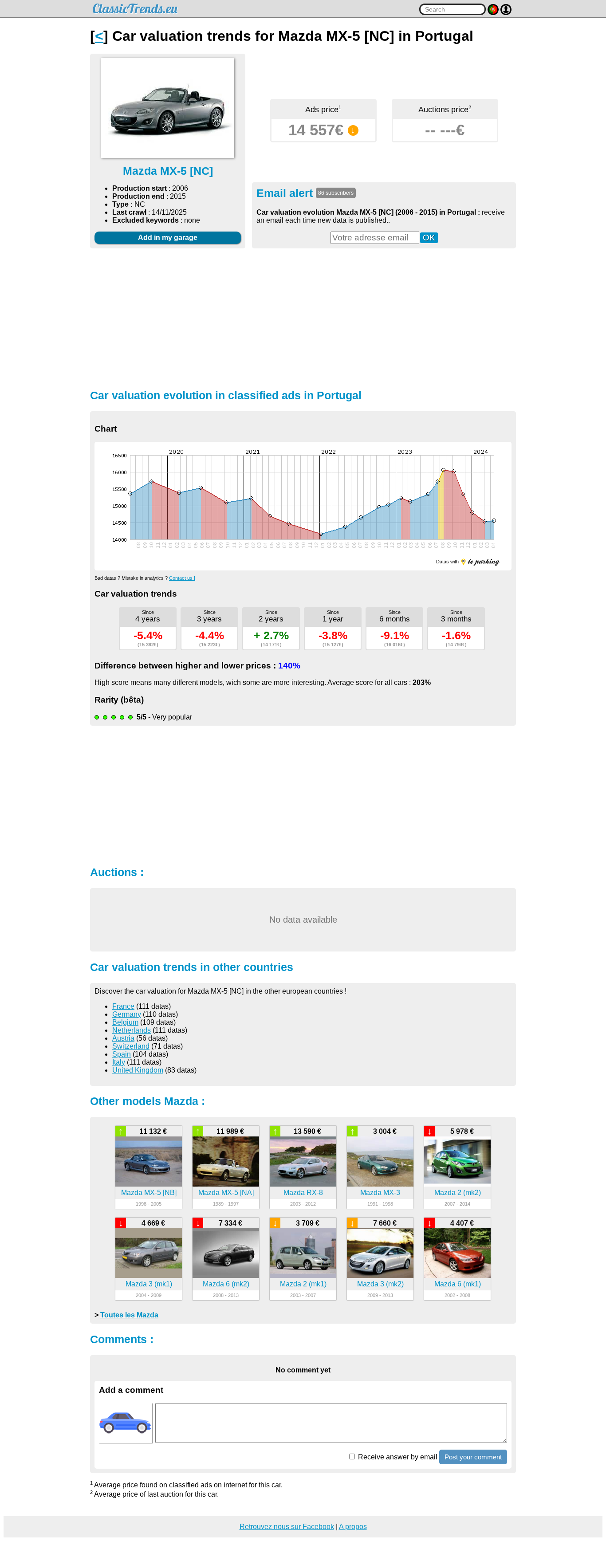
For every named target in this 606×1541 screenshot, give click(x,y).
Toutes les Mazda (129, 1315)
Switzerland (131, 1046)
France (123, 1006)
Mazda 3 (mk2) (380, 1284)
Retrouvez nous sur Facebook (287, 1526)
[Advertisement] (303, 318)
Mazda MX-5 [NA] (226, 1192)
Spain (121, 1054)
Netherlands (131, 1030)
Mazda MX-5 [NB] (149, 1192)
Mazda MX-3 (380, 1192)
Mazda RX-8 (303, 1192)
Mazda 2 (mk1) (303, 1284)
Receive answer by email (396, 1457)
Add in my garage (167, 237)
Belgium (125, 1022)
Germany (126, 1014)
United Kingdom (137, 1070)
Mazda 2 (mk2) (457, 1192)
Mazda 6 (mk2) (226, 1284)
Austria (123, 1038)
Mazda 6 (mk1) (457, 1284)
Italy (118, 1062)
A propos (353, 1526)
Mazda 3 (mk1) (149, 1284)
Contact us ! (182, 578)
